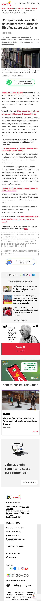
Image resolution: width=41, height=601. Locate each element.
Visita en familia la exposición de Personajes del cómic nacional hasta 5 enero (20, 421)
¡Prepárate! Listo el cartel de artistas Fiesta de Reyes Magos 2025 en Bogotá (19, 219)
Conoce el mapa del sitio (14, 528)
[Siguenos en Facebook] (11, 568)
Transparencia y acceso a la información (15, 540)
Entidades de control (13, 531)
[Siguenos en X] (18, 568)
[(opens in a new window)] (30, 275)
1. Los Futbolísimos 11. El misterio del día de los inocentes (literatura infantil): (19, 149)
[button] (21, 275)
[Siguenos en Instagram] (22, 568)
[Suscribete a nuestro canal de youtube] (26, 568)
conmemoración (9, 241)
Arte (32, 241)
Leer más (35, 431)
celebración (23, 241)
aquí (26, 228)
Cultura (6, 414)
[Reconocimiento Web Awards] (28, 585)
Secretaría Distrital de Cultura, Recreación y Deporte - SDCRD (20, 235)
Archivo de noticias (12, 535)
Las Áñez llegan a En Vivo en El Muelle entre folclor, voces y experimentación (25, 288)
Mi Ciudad (10, 8)
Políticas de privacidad (19, 593)
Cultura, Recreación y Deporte (26, 8)
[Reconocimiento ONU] (8, 585)
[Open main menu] (14, 3)
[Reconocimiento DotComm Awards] (17, 585)
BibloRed (21, 246)
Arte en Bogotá (8, 246)
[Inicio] (6, 3)
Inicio (3, 8)
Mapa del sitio (9, 593)
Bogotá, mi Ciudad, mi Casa (12, 92)
